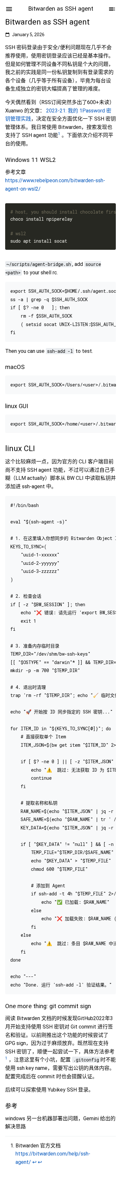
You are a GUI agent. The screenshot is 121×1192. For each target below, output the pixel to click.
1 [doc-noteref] (59, 134)
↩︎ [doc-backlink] (34, 1162)
